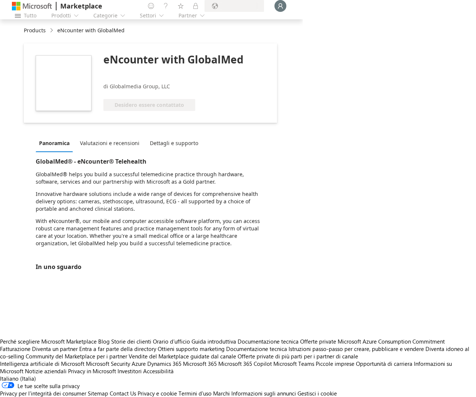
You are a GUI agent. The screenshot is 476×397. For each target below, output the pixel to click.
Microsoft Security (108, 363)
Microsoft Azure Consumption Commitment (391, 341)
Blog (104, 341)
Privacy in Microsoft (92, 371)
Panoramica (54, 143)
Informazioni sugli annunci (263, 393)
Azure (139, 363)
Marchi (221, 393)
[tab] (56, 143)
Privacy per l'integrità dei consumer (43, 393)
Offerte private (318, 341)
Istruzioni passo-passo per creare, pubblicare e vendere (356, 348)
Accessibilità (158, 371)
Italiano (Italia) (18, 378)
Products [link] (35, 30)
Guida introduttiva (214, 341)
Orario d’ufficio (171, 341)
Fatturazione (15, 348)
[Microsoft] (32, 6)
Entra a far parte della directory (117, 348)
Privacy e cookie (157, 393)
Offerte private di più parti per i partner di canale (298, 356)
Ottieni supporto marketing (191, 348)
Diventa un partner (55, 348)
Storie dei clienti (131, 341)
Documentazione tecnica (268, 341)
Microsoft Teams (293, 363)
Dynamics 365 (164, 363)
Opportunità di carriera (384, 363)
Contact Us (123, 393)
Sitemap (98, 393)
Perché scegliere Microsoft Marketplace (48, 341)
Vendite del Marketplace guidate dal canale (182, 356)
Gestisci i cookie (317, 393)
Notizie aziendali (46, 371)
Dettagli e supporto (174, 143)
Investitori (130, 371)
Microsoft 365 (200, 363)
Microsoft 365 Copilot (245, 363)
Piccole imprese (335, 363)
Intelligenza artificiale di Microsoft (42, 363)
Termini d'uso (195, 393)
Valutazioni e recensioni (109, 143)
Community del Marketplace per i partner (76, 356)
